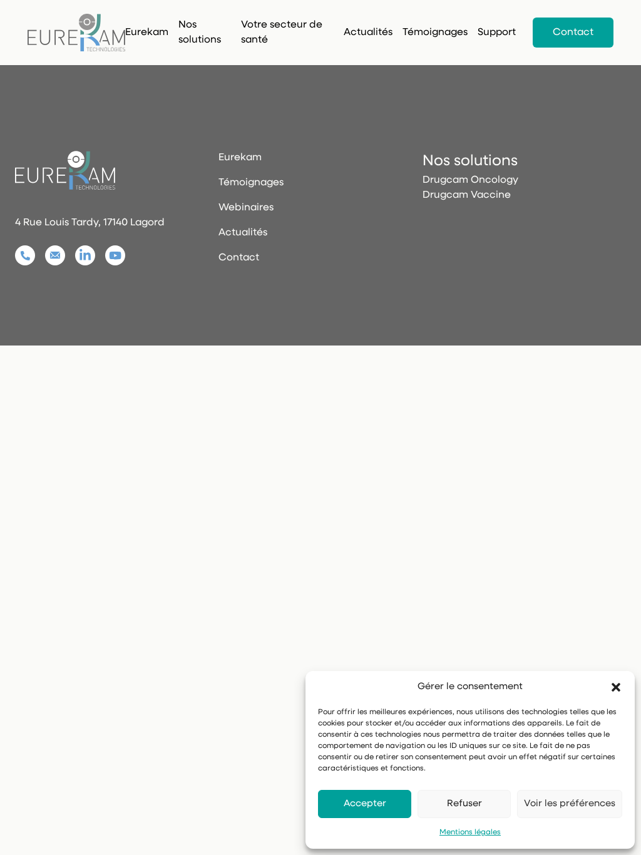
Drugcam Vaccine (467, 195)
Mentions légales (470, 832)
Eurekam (146, 33)
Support (497, 33)
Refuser (464, 804)
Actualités (242, 233)
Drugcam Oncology (470, 180)
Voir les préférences (569, 804)
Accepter (365, 804)
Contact (573, 33)
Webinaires (246, 208)
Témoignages (435, 33)
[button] (616, 687)
